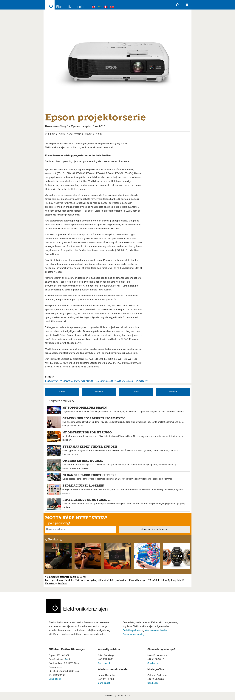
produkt (142, 381)
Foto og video (53, 580)
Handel (68, 580)
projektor (52, 381)
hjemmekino (104, 381)
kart (67, 659)
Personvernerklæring (133, 634)
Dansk (136, 392)
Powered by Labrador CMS (117, 696)
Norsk (62, 392)
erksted (51, 583)
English (99, 392)
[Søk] (177, 5)
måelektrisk (158, 580)
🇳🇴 (112, 7)
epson (67, 381)
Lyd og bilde (96, 580)
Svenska (173, 392)
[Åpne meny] (187, 5)
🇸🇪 (100, 7)
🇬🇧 (94, 7)
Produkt (62, 583)
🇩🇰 (106, 7)
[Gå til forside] (64, 5)
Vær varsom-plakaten (156, 630)
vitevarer (82, 580)
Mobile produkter (116, 580)
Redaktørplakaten (132, 630)
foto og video (83, 381)
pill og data (175, 580)
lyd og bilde (124, 381)
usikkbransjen (139, 580)
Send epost (55, 679)
